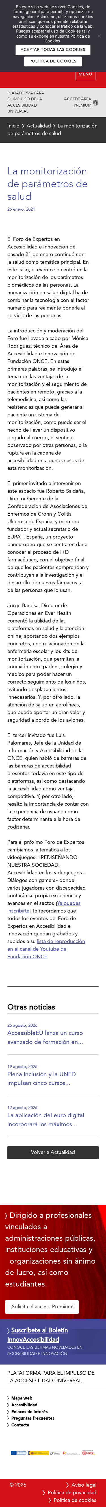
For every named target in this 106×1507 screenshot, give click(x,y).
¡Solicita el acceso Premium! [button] (41, 1306)
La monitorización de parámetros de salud (52, 130)
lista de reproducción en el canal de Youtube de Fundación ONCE (46, 949)
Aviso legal (84, 1485)
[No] (99, 36)
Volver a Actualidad (53, 1152)
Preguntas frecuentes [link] (33, 1418)
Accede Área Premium (77, 102)
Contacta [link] (20, 1425)
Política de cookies (53, 61)
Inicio (13, 126)
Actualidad (39, 126)
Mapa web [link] (21, 1398)
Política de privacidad (72, 1492)
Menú (85, 74)
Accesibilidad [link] (24, 1405)
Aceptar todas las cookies (53, 50)
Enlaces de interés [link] (29, 1412)
